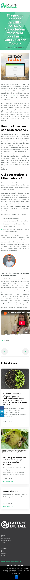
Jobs (2, 550)
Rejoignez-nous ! (6, 540)
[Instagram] (19, 566)
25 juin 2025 (8, 503)
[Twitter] (8, 566)
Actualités (4, 548)
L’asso (3, 535)
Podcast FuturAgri (6, 552)
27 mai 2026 (8, 421)
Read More (6, 424)
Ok (16, 575)
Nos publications (10, 491)
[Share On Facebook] (2, 408)
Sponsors (4, 542)
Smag (13, 95)
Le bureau (4, 537)
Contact (3, 554)
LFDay (3, 555)
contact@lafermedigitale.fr (12, 561)
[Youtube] (22, 566)
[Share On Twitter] (2, 411)
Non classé (6, 340)
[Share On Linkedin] (2, 415)
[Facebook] (11, 566)
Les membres (5, 539)
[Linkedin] (15, 566)
